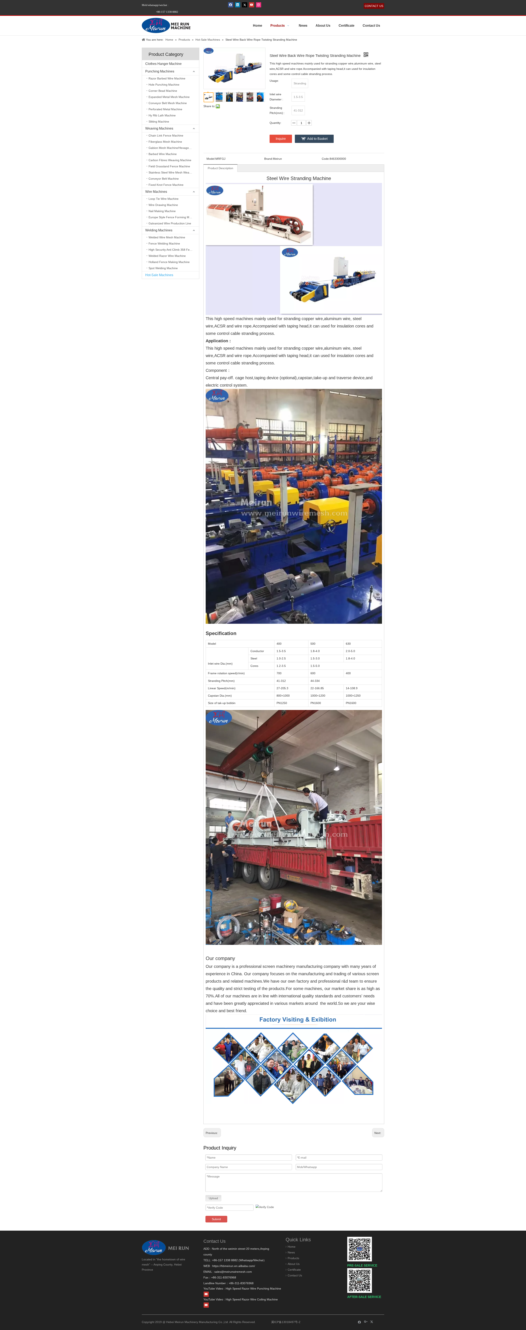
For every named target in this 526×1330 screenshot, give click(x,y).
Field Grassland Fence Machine (169, 166)
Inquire (281, 138)
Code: (326, 158)
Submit (216, 1219)
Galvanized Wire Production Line (170, 223)
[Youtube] (251, 4)
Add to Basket (317, 138)
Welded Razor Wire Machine (167, 255)
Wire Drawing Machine (163, 205)
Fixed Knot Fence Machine (166, 184)
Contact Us (295, 1275)
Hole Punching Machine (164, 84)
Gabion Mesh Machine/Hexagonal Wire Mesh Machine (174, 147)
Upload (213, 1198)
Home (291, 1246)
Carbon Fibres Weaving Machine (170, 160)
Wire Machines (156, 191)
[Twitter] (244, 4)
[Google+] (365, 1321)
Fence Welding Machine (164, 243)
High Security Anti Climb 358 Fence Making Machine (174, 249)
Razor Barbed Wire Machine (167, 78)
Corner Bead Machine (163, 90)
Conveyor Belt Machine (164, 178)
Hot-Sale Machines (159, 275)
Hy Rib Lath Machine (162, 115)
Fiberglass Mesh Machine (165, 141)
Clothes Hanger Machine (163, 63)
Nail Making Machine (162, 211)
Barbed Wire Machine (163, 154)
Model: (210, 158)
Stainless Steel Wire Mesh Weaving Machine (174, 172)
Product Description (220, 168)
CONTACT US (374, 6)
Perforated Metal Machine (165, 109)
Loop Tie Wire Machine (164, 198)
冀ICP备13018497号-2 (285, 1322)
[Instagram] (258, 4)
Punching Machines (159, 71)
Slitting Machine (159, 121)
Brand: (268, 158)
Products (293, 1258)
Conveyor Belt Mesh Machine (168, 103)
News (291, 1252)
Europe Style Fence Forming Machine (173, 217)
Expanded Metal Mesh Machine (169, 97)
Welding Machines (158, 230)
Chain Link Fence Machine (166, 135)
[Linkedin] (237, 4)
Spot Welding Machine (163, 268)
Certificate (294, 1269)
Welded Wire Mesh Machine (167, 237)
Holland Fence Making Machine (169, 262)
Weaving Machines (159, 128)
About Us (294, 1264)
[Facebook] (230, 4)
